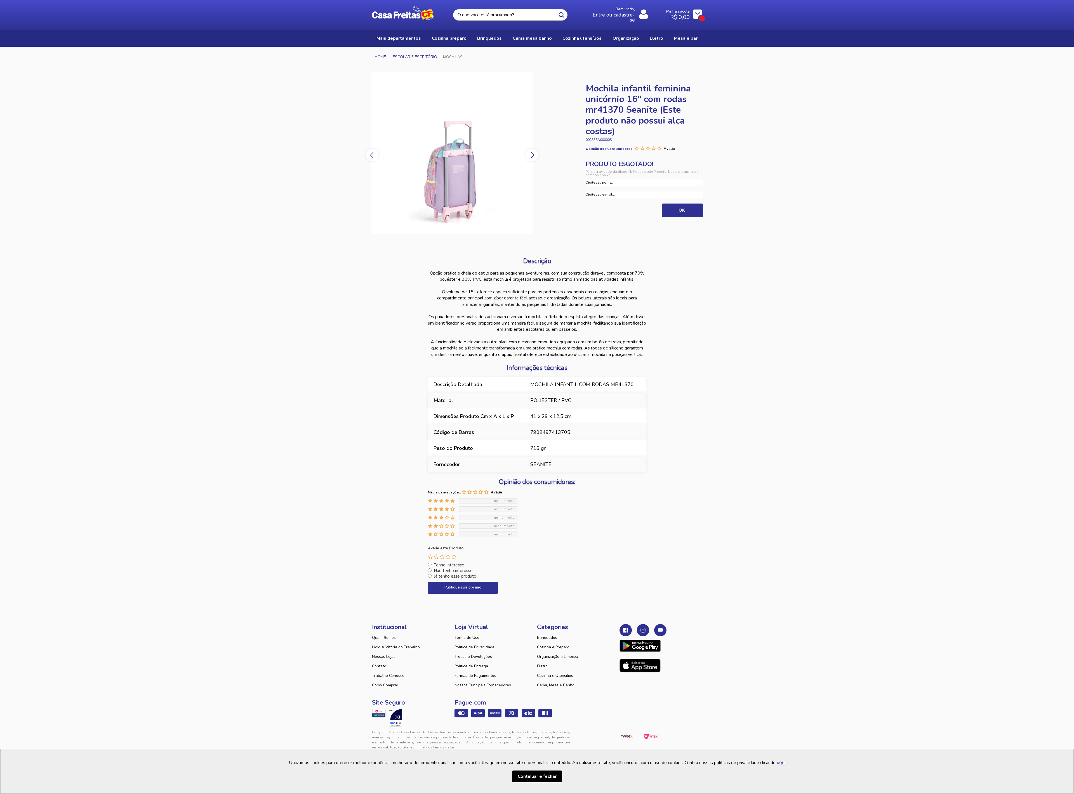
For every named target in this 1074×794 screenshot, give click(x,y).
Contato (379, 666)
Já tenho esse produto (455, 576)
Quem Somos (384, 637)
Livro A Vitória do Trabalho (396, 647)
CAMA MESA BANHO (532, 38)
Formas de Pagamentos (475, 675)
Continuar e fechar (537, 776)
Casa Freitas (403, 13)
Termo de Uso (466, 637)
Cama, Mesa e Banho (555, 685)
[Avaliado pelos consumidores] (395, 718)
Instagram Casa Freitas (643, 630)
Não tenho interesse (453, 570)
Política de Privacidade (474, 647)
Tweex (627, 736)
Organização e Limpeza (557, 656)
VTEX (651, 737)
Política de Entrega (471, 666)
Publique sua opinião (462, 587)
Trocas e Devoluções (473, 656)
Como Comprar (385, 685)
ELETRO (656, 38)
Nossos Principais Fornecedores (482, 685)
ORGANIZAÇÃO (626, 38)
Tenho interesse (449, 565)
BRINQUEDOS (489, 38)
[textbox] (510, 15)
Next (532, 155)
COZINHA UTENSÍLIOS (582, 38)
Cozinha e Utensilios (555, 675)
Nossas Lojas (383, 656)
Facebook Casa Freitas (626, 630)
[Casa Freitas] (380, 57)
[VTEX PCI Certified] (378, 713)
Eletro (542, 666)
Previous (372, 155)
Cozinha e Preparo (553, 647)
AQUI (781, 763)
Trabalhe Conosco (388, 675)
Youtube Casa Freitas (660, 630)
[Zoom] (452, 153)
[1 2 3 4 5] (442, 556)
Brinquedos (547, 637)
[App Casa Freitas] (640, 646)
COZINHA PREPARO (449, 38)
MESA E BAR (686, 38)
